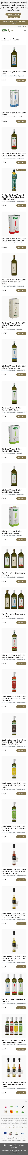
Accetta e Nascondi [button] (13, 14)
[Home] (8, 30)
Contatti (19, 26)
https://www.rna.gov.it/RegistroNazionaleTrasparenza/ (14, 1127)
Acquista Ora (21, 80)
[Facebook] (23, 1101)
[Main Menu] (25, 30)
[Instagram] (25, 1101)
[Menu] (24, 31)
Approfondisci (14, 17)
